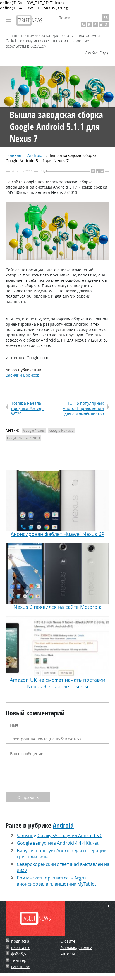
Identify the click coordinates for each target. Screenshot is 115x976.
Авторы (67, 954)
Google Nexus (34, 430)
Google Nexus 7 (61, 430)
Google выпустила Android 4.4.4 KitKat (58, 843)
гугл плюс (20, 966)
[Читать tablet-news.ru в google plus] (106, 24)
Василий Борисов (22, 375)
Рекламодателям (76, 947)
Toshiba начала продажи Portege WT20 (27, 408)
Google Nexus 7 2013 (23, 438)
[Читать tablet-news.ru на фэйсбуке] (95, 24)
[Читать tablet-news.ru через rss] (83, 24)
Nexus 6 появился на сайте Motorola (57, 607)
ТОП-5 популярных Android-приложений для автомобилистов (83, 408)
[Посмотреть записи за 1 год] (108, 906)
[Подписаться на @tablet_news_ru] (101, 24)
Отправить (28, 797)
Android (34, 155)
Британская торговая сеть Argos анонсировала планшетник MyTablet (56, 881)
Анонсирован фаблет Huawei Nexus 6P (57, 534)
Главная (13, 155)
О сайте (67, 941)
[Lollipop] (57, 258)
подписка (20, 941)
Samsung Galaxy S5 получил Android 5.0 (59, 835)
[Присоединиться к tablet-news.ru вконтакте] (89, 24)
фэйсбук (19, 954)
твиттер (19, 960)
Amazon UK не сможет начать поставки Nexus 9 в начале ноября (57, 683)
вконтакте (20, 947)
